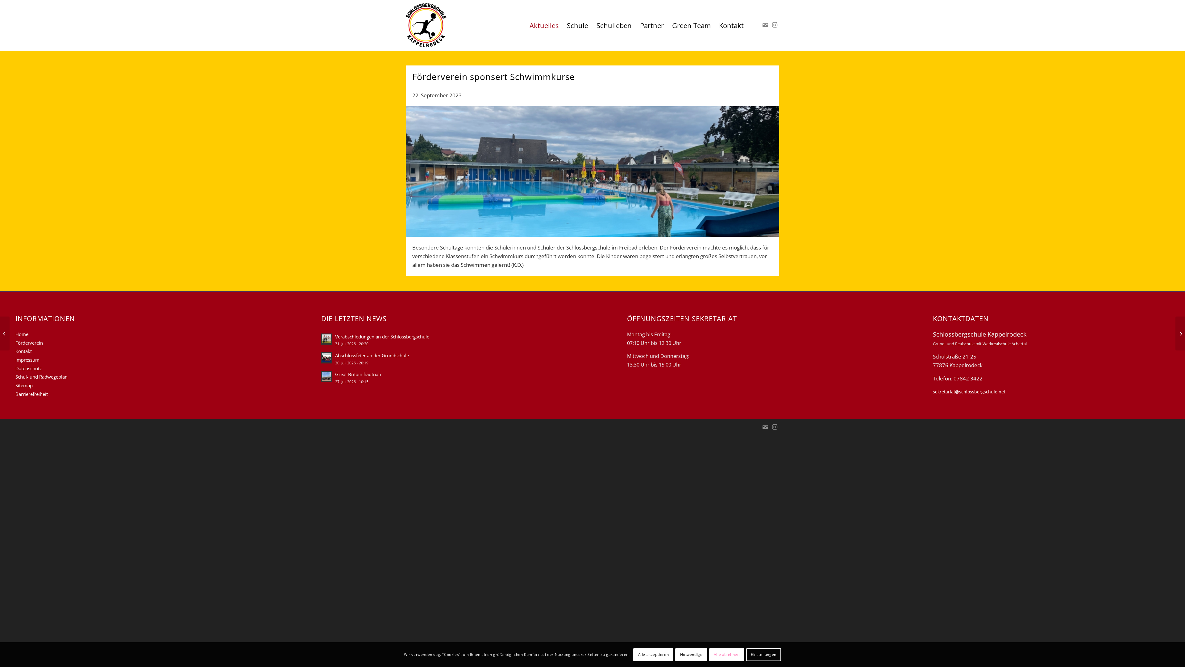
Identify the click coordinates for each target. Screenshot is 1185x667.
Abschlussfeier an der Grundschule (372, 355)
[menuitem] (544, 25)
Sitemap (24, 385)
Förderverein (29, 343)
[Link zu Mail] (765, 25)
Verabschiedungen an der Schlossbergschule (382, 337)
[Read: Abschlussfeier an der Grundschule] (326, 357)
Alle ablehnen (727, 654)
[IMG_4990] (592, 171)
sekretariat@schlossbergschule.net (969, 392)
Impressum (27, 360)
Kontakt (23, 351)
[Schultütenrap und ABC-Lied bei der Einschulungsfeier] (5, 333)
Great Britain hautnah (358, 374)
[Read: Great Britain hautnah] (326, 376)
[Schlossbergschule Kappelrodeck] (426, 25)
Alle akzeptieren (653, 654)
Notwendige (691, 654)
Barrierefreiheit (31, 394)
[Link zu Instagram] (774, 25)
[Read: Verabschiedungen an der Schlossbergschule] (326, 339)
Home (21, 334)
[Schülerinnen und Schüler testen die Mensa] (1180, 333)
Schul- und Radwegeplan (41, 377)
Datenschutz (28, 368)
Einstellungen (763, 654)
